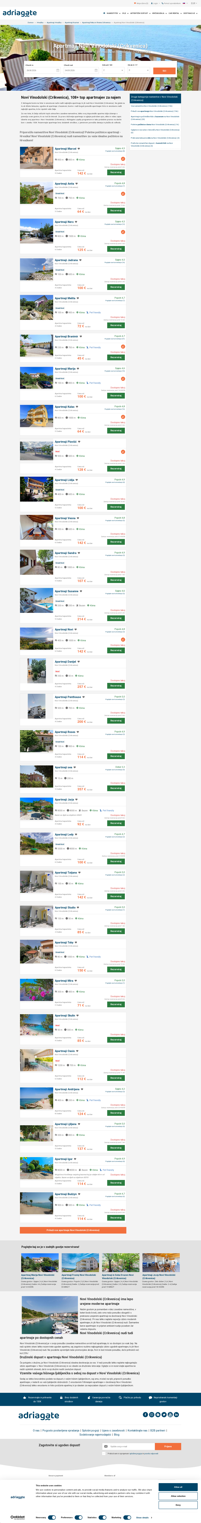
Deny (178, 1505)
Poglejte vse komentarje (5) (115, 520)
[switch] (78, 1517)
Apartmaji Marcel (65, 148)
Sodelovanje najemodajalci (95, 1434)
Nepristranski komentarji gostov (165, 1399)
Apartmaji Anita (64, 183)
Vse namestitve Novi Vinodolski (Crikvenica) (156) (151, 106)
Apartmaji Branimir (66, 336)
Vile (124, 13)
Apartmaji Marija (65, 368)
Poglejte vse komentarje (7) (115, 186)
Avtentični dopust (139, 13)
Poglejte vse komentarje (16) (115, 262)
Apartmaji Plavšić (66, 441)
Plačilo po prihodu (132, 1397)
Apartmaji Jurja (64, 799)
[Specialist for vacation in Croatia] (38, 1415)
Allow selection (178, 1496)
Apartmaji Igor (64, 1159)
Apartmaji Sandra (65, 553)
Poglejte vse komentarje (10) (115, 371)
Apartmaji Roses (65, 732)
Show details (142, 1517)
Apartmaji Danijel (65, 661)
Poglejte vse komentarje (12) (115, 224)
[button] (185, 3)
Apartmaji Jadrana (66, 260)
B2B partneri (157, 1430)
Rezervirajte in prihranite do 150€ (40, 1399)
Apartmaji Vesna (65, 518)
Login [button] (155, 3)
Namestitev (113, 13)
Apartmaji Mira (64, 980)
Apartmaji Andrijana (67, 1089)
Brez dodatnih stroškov (71, 1399)
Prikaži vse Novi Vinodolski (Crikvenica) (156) (154, 111)
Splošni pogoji (90, 1430)
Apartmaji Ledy (64, 834)
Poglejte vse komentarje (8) (115, 151)
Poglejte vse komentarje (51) (115, 339)
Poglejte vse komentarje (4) (115, 482)
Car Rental (174, 13)
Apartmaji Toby (64, 942)
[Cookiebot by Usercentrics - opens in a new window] (18, 1518)
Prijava (168, 1446)
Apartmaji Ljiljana (65, 1124)
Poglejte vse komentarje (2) (115, 837)
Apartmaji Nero (64, 222)
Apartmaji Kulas (65, 406)
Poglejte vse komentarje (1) (115, 910)
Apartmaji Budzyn (66, 1194)
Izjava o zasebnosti (113, 1430)
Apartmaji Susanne (66, 591)
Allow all (178, 1487)
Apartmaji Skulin (65, 1015)
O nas (36, 1430)
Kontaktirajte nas (137, 1430)
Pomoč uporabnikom (172, 3)
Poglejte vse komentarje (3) (115, 555)
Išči (164, 70)
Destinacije (189, 13)
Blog (116, 1434)
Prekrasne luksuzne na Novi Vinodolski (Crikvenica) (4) (155, 138)
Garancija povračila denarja (101, 1399)
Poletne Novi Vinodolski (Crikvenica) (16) (155, 124)
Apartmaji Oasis (65, 1051)
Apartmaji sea (63, 767)
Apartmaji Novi (64, 629)
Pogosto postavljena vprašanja (60, 1430)
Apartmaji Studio (65, 907)
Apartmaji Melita (65, 298)
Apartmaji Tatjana (66, 872)
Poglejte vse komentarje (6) (115, 1196)
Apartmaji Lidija (64, 480)
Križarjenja (158, 13)
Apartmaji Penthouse (68, 697)
